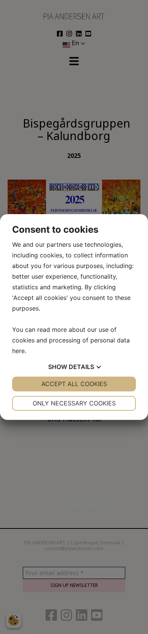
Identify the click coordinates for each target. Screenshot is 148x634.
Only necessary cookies (74, 403)
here (18, 351)
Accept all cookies (74, 384)
